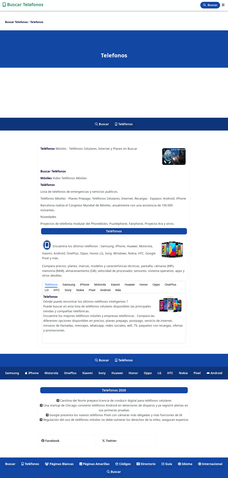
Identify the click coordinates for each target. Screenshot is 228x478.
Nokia (80, 290)
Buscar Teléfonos (53, 171)
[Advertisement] (114, 92)
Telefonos (50, 297)
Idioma (186, 464)
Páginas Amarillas (95, 464)
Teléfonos (125, 124)
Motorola (100, 284)
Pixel (92, 290)
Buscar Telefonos (25, 5)
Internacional (211, 464)
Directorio (148, 464)
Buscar (213, 5)
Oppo (156, 284)
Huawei (130, 284)
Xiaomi (115, 284)
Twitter (111, 441)
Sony (68, 290)
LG (47, 290)
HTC (57, 290)
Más (118, 290)
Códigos (124, 464)
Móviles (46, 178)
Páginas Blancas (61, 464)
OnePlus (170, 284)
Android (105, 290)
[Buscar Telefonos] (223, 5)
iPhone (84, 284)
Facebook (52, 441)
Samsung (68, 284)
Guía (168, 464)
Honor (144, 284)
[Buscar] (205, 5)
